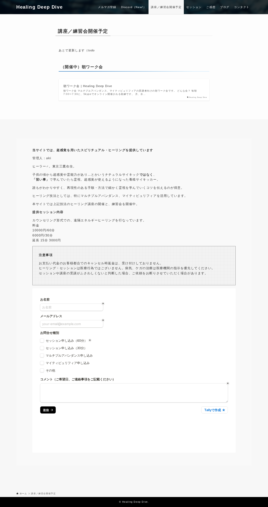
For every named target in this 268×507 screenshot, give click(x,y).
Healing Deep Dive (39, 7)
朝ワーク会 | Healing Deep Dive (87, 86)
